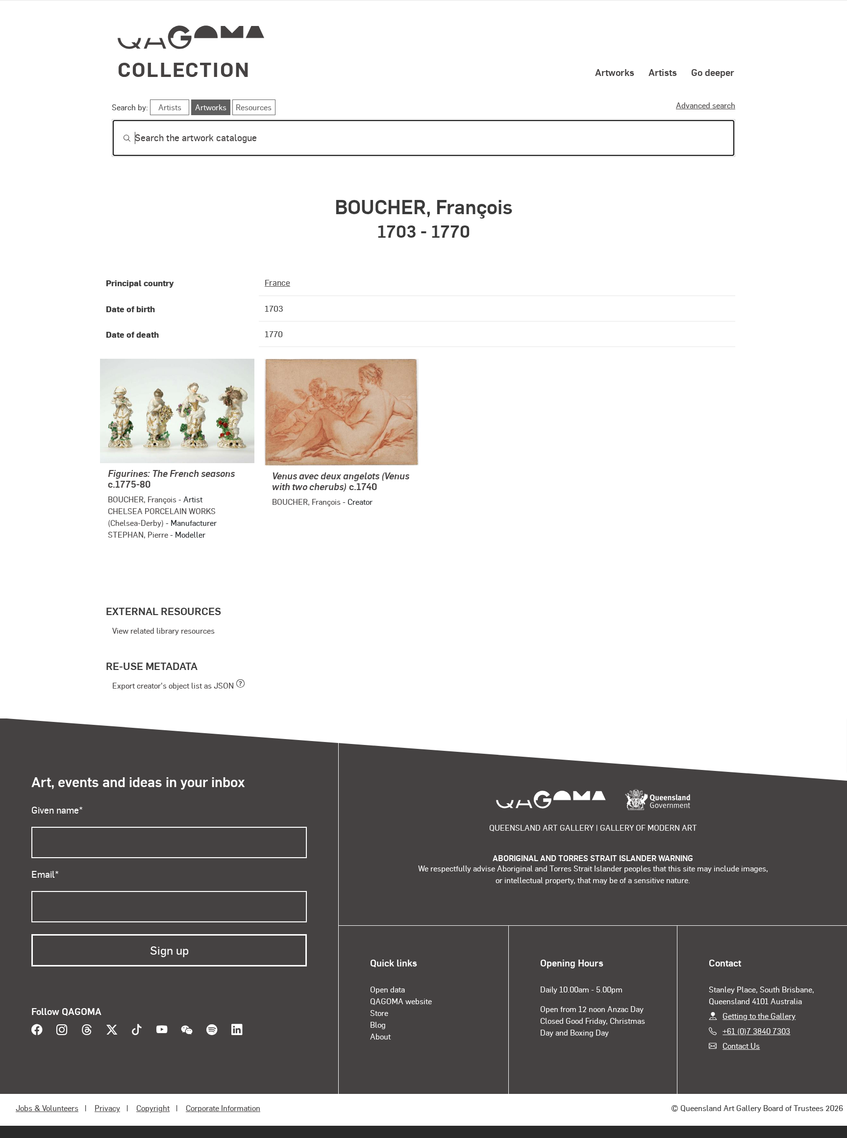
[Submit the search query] (119, 138)
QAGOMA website (401, 1001)
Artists (662, 72)
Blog (378, 1024)
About (380, 1036)
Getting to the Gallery (759, 1016)
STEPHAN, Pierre (138, 534)
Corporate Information (223, 1108)
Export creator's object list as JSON (173, 685)
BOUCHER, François (142, 499)
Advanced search (705, 105)
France (277, 282)
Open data (387, 989)
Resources (254, 107)
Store (379, 1013)
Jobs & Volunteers (47, 1108)
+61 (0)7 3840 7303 (756, 1031)
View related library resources (163, 630)
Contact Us (741, 1045)
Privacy (107, 1108)
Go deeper (712, 72)
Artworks (614, 72)
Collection (184, 69)
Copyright (153, 1108)
